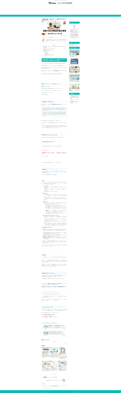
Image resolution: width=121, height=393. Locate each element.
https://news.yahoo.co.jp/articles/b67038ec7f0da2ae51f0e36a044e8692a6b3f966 (52, 73)
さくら (74, 28)
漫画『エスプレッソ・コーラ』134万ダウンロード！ (50, 48)
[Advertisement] (60, 10)
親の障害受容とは (46, 51)
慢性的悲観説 (47, 53)
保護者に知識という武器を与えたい (48, 49)
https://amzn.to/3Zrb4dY (45, 94)
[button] (79, 19)
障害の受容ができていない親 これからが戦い (49, 50)
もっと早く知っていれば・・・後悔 (48, 55)
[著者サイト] (74, 39)
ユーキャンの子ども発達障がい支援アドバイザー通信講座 (49, 174)
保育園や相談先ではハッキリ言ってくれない (49, 54)
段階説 (45, 52)
